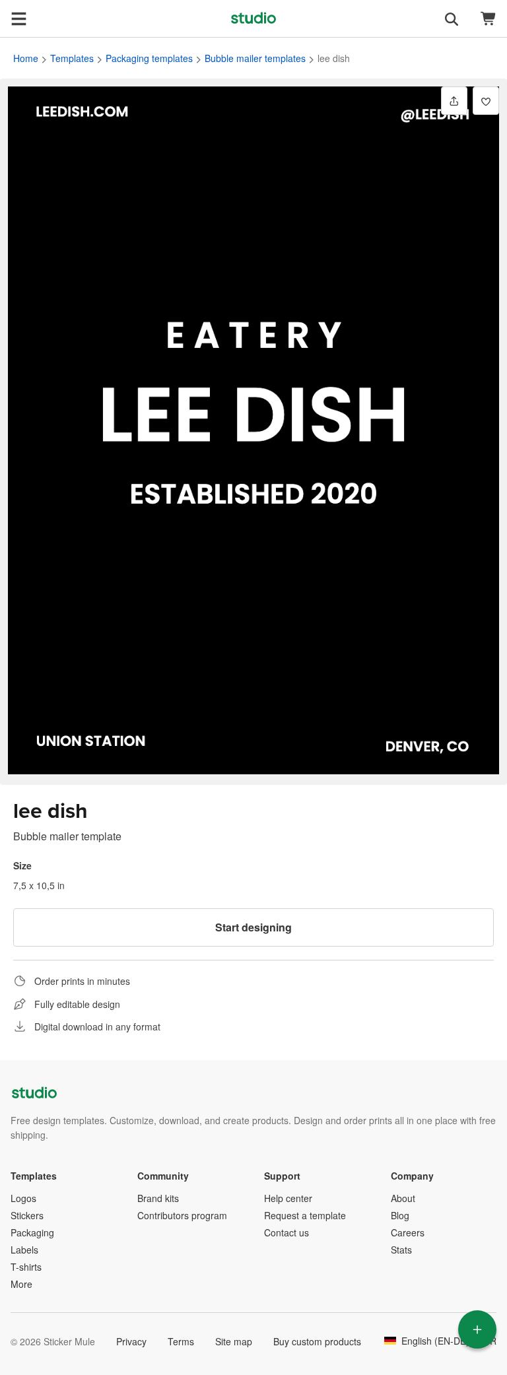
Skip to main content (10, 10)
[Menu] (18, 18)
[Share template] (454, 100)
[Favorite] (486, 100)
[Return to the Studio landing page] (253, 18)
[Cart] (488, 19)
